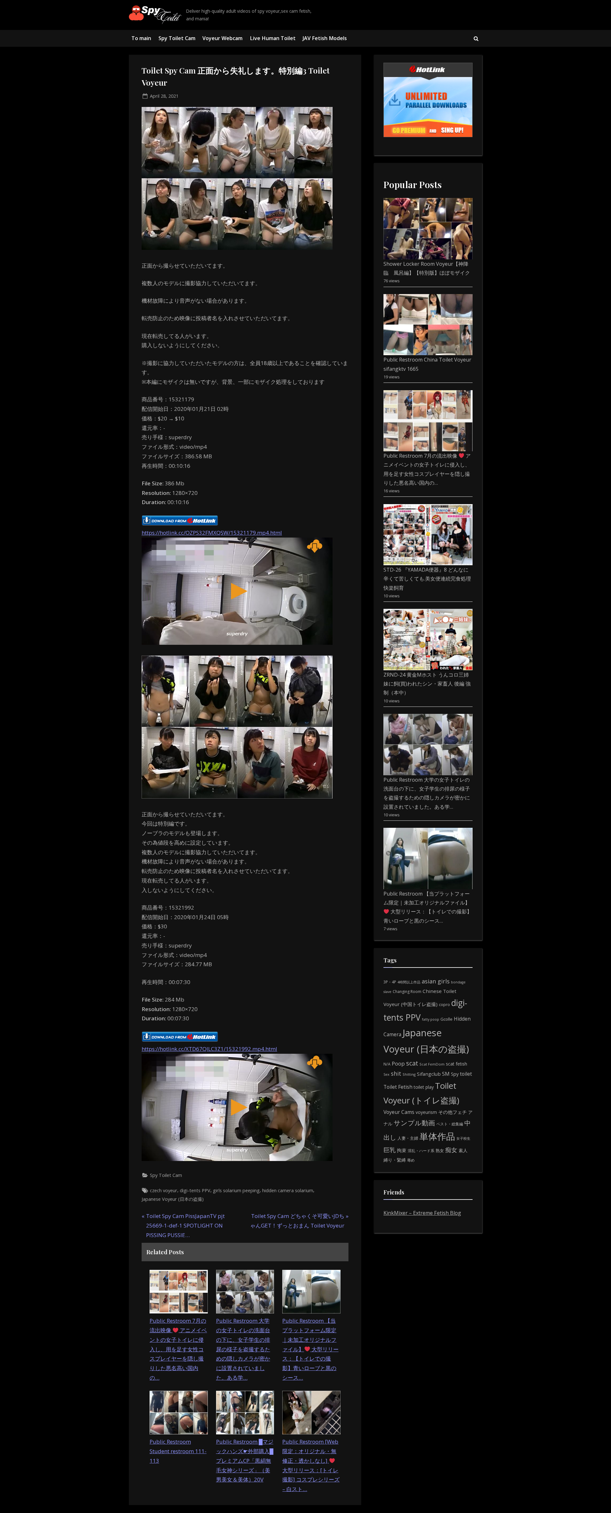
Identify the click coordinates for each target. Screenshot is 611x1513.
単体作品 (437, 1136)
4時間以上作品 (408, 982)
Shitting (409, 1074)
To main (141, 38)
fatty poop (430, 1019)
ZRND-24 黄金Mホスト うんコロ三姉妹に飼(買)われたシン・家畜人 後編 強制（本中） (427, 683)
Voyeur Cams (398, 1111)
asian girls (436, 981)
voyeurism (426, 1112)
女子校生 (463, 1138)
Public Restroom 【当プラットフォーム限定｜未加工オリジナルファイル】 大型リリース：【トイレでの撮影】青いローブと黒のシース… (310, 1349)
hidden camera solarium (287, 1190)
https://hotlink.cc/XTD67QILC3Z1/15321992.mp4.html (209, 1048)
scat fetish (456, 1064)
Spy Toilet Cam (176, 38)
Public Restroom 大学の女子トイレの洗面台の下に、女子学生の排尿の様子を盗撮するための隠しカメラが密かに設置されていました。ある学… (243, 1349)
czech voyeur (163, 1190)
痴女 (451, 1149)
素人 (463, 1150)
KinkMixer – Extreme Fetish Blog (422, 1212)
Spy (455, 1074)
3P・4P (389, 982)
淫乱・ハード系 (421, 1150)
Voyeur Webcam (222, 38)
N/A (386, 1064)
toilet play (424, 1087)
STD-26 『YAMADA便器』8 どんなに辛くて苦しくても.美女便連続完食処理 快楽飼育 (427, 578)
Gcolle (446, 1019)
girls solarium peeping (236, 1190)
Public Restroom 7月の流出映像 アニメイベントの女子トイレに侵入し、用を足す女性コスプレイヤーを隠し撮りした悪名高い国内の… (178, 1349)
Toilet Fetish (397, 1086)
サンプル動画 (414, 1122)
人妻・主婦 (407, 1138)
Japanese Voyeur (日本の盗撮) (173, 1199)
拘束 (401, 1150)
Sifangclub (429, 1074)
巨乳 (389, 1149)
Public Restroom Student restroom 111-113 (178, 1451)
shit (396, 1073)
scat (412, 1063)
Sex (386, 1074)
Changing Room (407, 991)
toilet (466, 1073)
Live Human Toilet (273, 38)
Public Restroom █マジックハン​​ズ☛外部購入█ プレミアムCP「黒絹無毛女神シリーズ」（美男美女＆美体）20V (244, 1460)
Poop (398, 1063)
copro (444, 1004)
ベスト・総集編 (449, 1124)
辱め (411, 1160)
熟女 (440, 1150)
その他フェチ (452, 1112)
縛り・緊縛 (394, 1160)
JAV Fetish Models (325, 38)
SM (446, 1073)
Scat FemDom (432, 1064)
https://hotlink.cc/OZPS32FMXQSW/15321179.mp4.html (212, 532)
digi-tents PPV (195, 1190)
